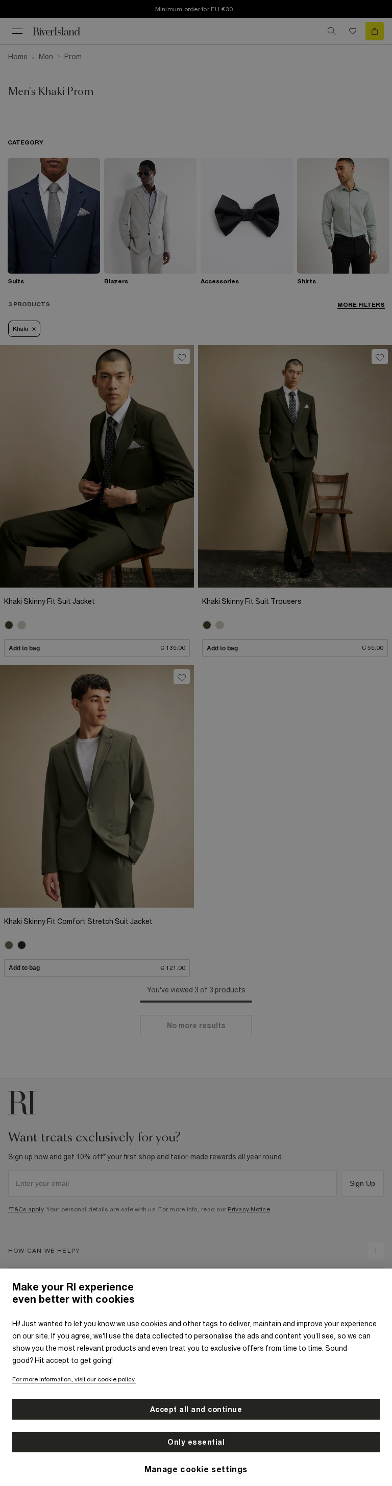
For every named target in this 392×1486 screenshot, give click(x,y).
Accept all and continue (196, 1409)
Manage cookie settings (196, 1469)
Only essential (196, 1442)
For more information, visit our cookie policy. (74, 1379)
